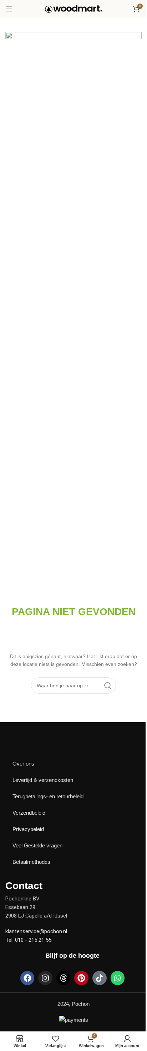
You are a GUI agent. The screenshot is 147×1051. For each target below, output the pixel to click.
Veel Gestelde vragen (37, 845)
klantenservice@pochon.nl (36, 931)
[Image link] (30, 744)
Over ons (23, 764)
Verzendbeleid (28, 813)
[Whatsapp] (118, 978)
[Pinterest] (81, 978)
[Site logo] (73, 8)
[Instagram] (45, 978)
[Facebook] (27, 978)
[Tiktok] (99, 978)
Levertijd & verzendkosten (42, 780)
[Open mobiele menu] (9, 9)
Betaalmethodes (31, 862)
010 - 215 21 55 (33, 940)
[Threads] (63, 978)
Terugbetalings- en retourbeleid (47, 796)
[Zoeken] (108, 685)
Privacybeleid (28, 829)
